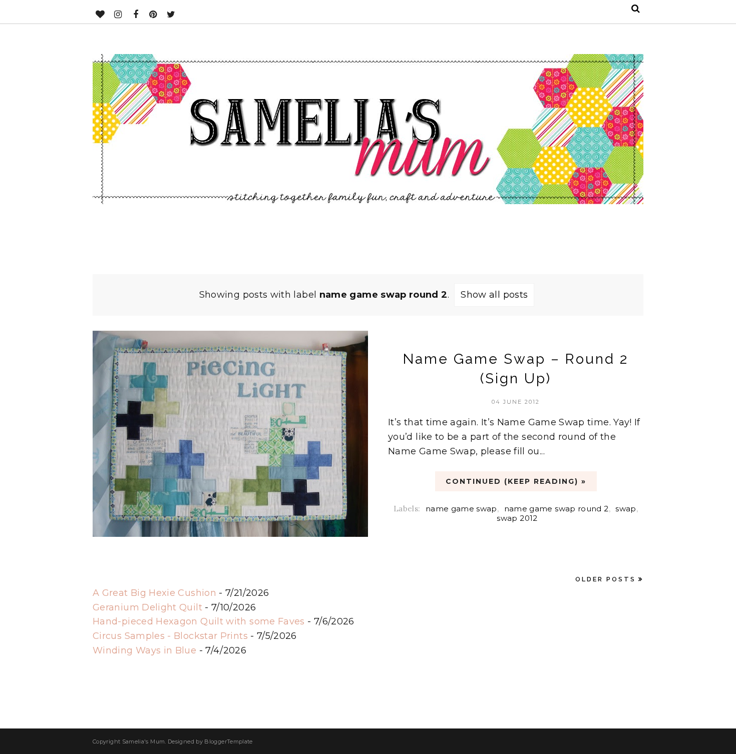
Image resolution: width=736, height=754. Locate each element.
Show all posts (494, 294)
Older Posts (605, 579)
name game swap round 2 (556, 508)
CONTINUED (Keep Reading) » (516, 481)
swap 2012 (517, 518)
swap (625, 508)
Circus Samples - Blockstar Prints (170, 635)
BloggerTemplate (228, 741)
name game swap (461, 508)
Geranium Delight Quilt (147, 607)
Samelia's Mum (143, 741)
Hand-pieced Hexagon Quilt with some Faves (199, 621)
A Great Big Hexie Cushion (154, 592)
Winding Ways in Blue (144, 650)
